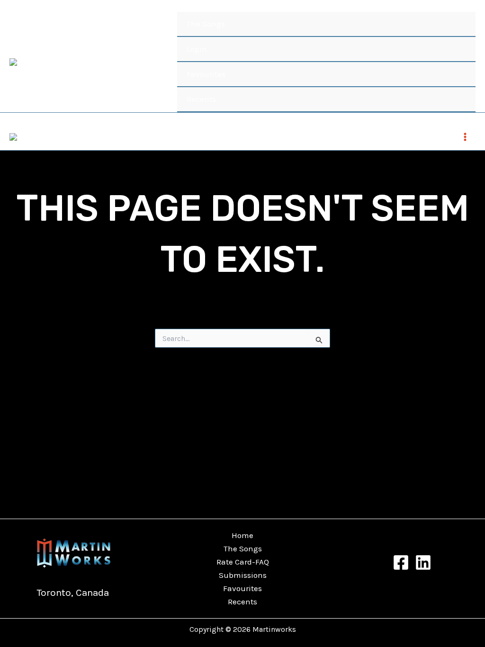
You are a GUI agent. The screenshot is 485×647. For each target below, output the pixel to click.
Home (242, 535)
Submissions (243, 575)
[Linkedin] (423, 562)
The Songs (206, 23)
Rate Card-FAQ (242, 561)
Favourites (206, 74)
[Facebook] (401, 562)
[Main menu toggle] (465, 136)
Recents (201, 99)
